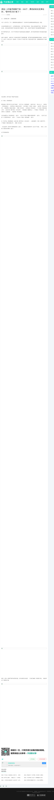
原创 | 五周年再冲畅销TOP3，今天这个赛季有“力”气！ (34, 780)
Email (44, 763)
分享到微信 (32, 759)
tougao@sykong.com (42, 791)
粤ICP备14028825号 (36, 792)
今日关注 (8, 14)
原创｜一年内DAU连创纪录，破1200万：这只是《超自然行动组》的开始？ (11, 780)
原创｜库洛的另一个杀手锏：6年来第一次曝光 (33, 775)
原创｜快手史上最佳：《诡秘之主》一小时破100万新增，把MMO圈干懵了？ (11, 777)
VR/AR (32, 1)
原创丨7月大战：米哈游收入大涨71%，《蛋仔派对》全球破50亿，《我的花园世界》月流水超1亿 (11, 775)
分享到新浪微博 (42, 759)
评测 (52, 92)
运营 (38, 1)
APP (47, 1)
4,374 (46, 14)
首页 (17, 1)
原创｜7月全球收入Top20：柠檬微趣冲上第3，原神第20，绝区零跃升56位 (34, 777)
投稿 (42, 1)
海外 (27, 1)
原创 (22, 1)
